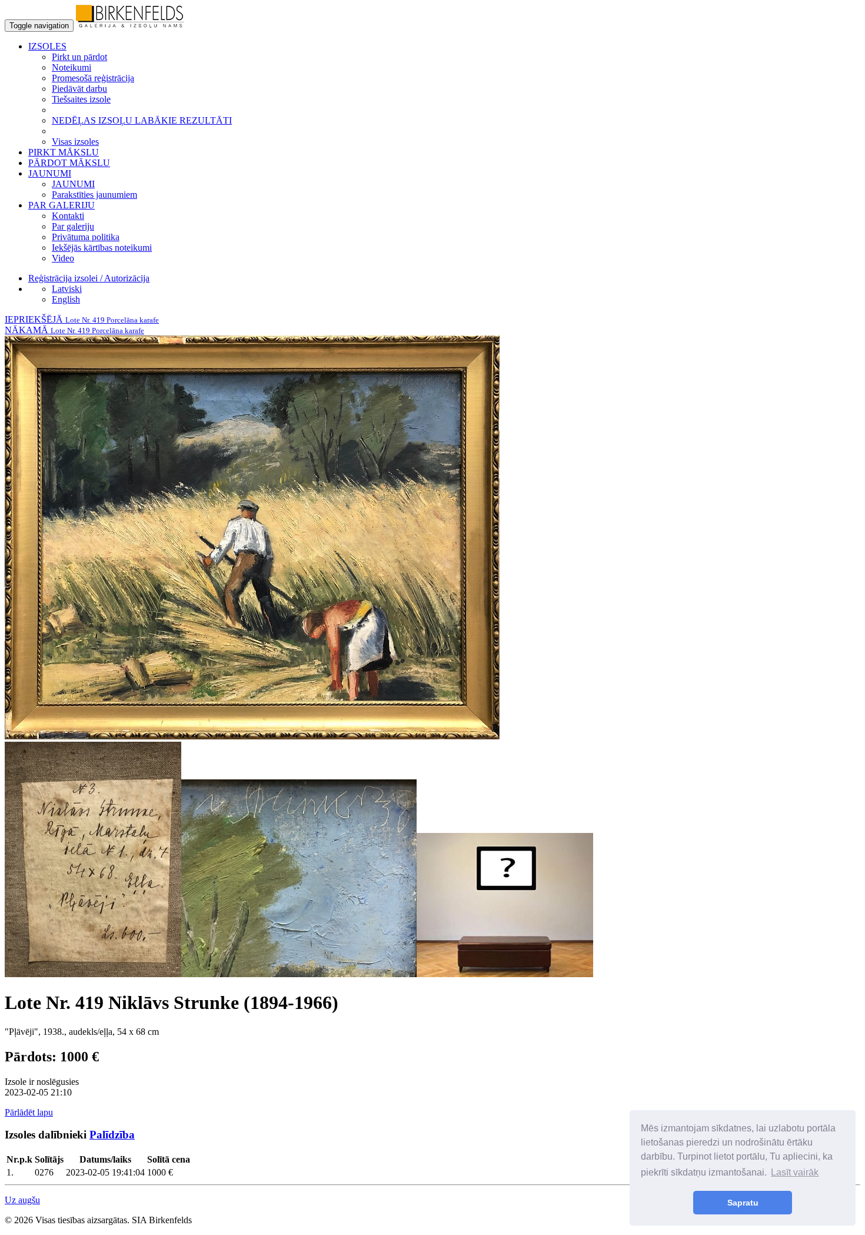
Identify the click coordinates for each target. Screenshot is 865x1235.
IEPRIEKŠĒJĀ (82, 319)
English (66, 299)
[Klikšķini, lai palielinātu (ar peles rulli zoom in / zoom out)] (252, 736)
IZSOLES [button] (47, 46)
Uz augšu (22, 1200)
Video (63, 258)
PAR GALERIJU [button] (61, 205)
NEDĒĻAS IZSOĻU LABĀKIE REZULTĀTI (142, 120)
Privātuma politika (85, 237)
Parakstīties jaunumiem (94, 195)
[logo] (130, 25)
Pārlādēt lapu (29, 1112)
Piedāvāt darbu (79, 89)
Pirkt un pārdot (79, 57)
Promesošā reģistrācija (93, 78)
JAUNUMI (73, 184)
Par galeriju (73, 226)
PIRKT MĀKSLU (63, 152)
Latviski (67, 289)
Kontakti (68, 216)
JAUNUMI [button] (49, 173)
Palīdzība (112, 1134)
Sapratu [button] (742, 1202)
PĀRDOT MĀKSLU (69, 163)
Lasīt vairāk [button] (795, 1172)
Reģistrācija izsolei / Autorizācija (88, 278)
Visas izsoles (75, 142)
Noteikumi (71, 67)
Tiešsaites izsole (81, 99)
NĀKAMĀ (74, 330)
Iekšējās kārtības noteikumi (102, 248)
